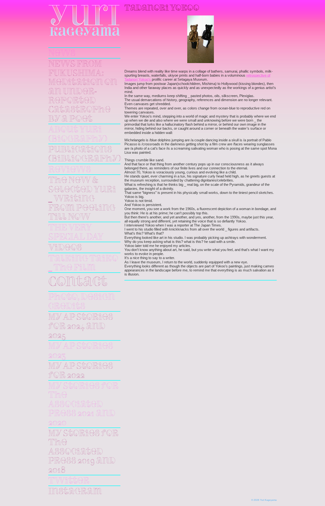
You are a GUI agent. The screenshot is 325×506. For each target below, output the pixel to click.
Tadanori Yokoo (161, 8)
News (61, 53)
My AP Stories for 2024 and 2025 (80, 326)
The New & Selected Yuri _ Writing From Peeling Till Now (82, 199)
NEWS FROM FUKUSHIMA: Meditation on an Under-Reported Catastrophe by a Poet (82, 91)
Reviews (69, 170)
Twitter (68, 481)
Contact (77, 282)
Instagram (75, 492)
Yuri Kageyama (84, 20)
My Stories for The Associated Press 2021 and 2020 (83, 405)
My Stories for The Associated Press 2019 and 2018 (83, 452)
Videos (65, 248)
